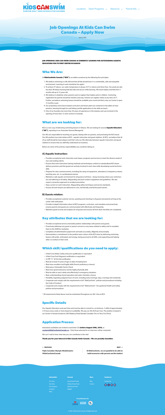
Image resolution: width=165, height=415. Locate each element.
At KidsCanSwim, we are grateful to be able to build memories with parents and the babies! (105, 350)
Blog (91, 381)
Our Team (52, 381)
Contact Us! (107, 381)
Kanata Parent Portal (73, 381)
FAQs (50, 391)
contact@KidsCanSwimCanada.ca (55, 330)
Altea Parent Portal (72, 386)
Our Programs (53, 386)
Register (69, 389)
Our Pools (52, 384)
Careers (92, 384)
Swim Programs (96, 9)
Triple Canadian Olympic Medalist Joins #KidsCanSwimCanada (57, 350)
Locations (81, 9)
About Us (115, 9)
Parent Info (131, 9)
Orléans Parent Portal (73, 384)
